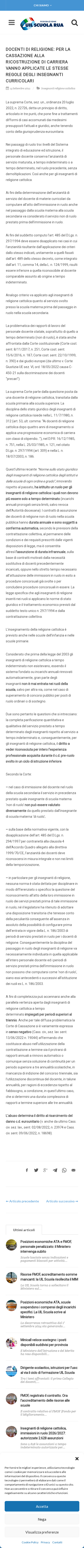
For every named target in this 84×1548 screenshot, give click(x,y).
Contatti (57, 1542)
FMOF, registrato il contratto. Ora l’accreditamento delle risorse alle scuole (45, 1400)
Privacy (45, 1542)
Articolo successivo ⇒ (62, 1201)
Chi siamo (41, 5)
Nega (42, 1519)
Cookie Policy (30, 1542)
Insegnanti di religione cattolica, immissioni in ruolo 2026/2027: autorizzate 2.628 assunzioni (43, 1433)
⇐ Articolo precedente (22, 1201)
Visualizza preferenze (42, 1532)
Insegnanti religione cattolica (58, 88)
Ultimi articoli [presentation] (24, 1230)
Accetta (42, 1506)
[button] (77, 1458)
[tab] (24, 1229)
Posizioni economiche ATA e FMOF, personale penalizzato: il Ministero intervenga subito (46, 1246)
